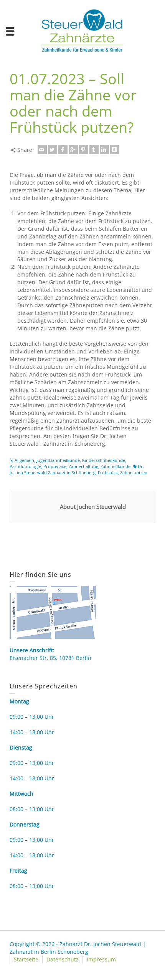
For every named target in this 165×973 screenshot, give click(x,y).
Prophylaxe (54, 466)
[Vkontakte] (114, 149)
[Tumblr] (94, 149)
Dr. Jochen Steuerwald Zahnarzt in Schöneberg (77, 469)
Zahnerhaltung (83, 466)
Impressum (101, 959)
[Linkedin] (104, 149)
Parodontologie (25, 466)
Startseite (26, 959)
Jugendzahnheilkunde (58, 460)
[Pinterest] (83, 149)
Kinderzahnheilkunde (103, 460)
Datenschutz (62, 959)
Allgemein (24, 460)
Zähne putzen (133, 472)
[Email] (42, 149)
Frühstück (108, 472)
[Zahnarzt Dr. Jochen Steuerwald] (82, 29)
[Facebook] (63, 149)
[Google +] (73, 149)
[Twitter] (52, 149)
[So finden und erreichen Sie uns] (53, 611)
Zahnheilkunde (115, 466)
